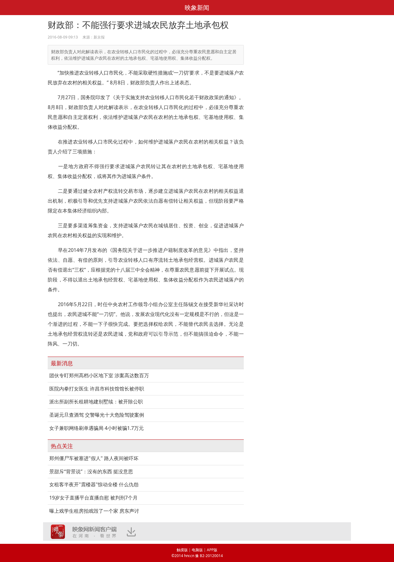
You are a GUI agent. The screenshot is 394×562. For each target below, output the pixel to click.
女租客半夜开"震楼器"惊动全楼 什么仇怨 (94, 484)
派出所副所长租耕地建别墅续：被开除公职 (96, 401)
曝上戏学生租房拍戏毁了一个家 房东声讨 (94, 510)
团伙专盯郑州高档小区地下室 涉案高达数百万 (99, 375)
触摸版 (182, 549)
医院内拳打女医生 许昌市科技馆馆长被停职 (96, 388)
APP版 (212, 549)
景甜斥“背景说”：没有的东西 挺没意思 (91, 471)
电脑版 (197, 549)
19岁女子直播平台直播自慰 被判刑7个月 (93, 497)
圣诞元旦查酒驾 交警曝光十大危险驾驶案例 (96, 414)
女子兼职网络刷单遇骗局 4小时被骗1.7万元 (96, 428)
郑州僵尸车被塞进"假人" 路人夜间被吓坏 (94, 458)
